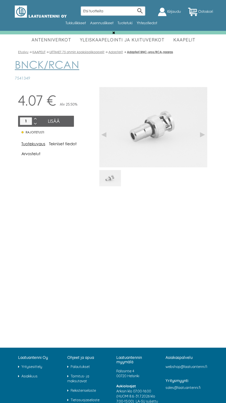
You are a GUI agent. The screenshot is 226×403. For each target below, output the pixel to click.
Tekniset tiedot (63, 143)
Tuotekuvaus (33, 143)
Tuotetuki (125, 23)
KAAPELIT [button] (184, 40)
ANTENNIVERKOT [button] (51, 40)
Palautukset (80, 366)
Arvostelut (30, 153)
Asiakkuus (29, 376)
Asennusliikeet (101, 23)
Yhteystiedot (147, 23)
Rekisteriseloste (83, 390)
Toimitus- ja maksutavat (78, 378)
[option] (110, 178)
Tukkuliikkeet (76, 23)
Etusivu (23, 52)
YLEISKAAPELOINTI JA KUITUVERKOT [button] (122, 40)
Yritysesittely (31, 366)
